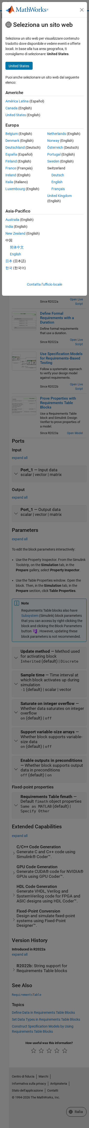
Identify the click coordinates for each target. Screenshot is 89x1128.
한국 (8, 268)
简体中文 (17, 247)
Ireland (10, 175)
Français (58, 189)
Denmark (12, 141)
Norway (53, 141)
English (57, 182)
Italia (9, 182)
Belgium (11, 134)
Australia (12, 220)
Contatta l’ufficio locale (44, 284)
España (11, 154)
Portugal (54, 154)
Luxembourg (15, 189)
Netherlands (56, 134)
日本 (8, 261)
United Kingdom (59, 196)
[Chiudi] (81, 9)
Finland (11, 161)
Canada (11, 108)
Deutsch (57, 175)
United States (15, 115)
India (9, 227)
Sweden (53, 161)
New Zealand (15, 233)
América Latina (17, 101)
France (10, 168)
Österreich (55, 147)
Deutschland (15, 147)
